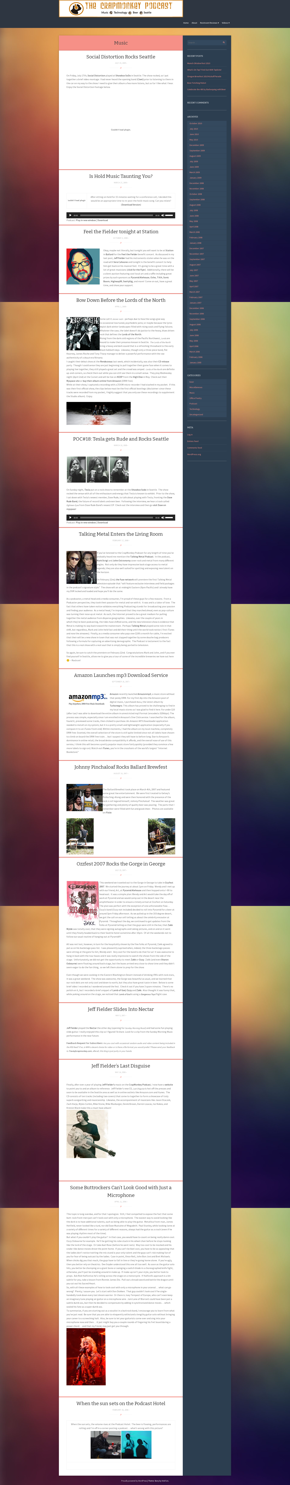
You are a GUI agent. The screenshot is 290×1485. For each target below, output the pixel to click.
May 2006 (194, 340)
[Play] (70, 215)
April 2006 (194, 346)
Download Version (131, 204)
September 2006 (197, 319)
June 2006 (194, 335)
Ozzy (141, 959)
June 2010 (194, 134)
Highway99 (116, 281)
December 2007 (197, 248)
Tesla (87, 489)
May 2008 (194, 221)
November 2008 (197, 188)
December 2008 (197, 183)
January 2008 (195, 243)
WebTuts (165, 1481)
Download (102, 220)
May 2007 (194, 281)
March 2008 (195, 232)
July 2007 (194, 270)
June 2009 (194, 166)
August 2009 (195, 156)
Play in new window (86, 220)
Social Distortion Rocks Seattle (120, 57)
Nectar (93, 1027)
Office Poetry (196, 398)
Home (186, 22)
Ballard (109, 254)
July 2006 (194, 330)
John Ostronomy (121, 560)
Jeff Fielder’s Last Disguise (121, 1066)
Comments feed (194, 447)
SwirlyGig (128, 281)
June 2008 (194, 215)
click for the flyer (136, 269)
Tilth (159, 277)
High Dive (138, 376)
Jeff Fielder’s (108, 1084)
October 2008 (196, 194)
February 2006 (196, 357)
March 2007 (195, 292)
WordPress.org (194, 454)
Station (169, 250)
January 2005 (195, 362)
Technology (195, 409)
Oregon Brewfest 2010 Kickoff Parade (204, 76)
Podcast (193, 403)
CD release (163, 361)
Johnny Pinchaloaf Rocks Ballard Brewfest (120, 767)
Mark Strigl (102, 560)
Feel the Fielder (129, 254)
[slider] (169, 215)
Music (192, 392)
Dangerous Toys (148, 994)
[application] (120, 215)
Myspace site (73, 380)
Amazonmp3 (144, 693)
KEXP (120, 376)
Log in (190, 434)
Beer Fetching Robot (196, 83)
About (194, 22)
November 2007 (197, 253)
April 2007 (194, 286)
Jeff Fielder (119, 258)
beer (192, 381)
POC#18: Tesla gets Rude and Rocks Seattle (121, 439)
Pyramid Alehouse (140, 277)
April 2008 (194, 226)
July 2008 (194, 210)
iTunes (106, 748)
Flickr (108, 812)
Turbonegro (116, 705)
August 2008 (195, 205)
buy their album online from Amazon (102, 380)
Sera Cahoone (121, 261)
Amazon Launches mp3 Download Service (121, 675)
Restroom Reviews (208, 22)
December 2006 (197, 308)
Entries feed (192, 441)
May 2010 (194, 139)
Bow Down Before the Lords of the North (121, 300)
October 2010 (196, 123)
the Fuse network (125, 579)
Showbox (120, 75)
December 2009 (197, 145)
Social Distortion (96, 75)
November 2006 (197, 313)
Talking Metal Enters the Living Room (121, 534)
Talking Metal (138, 625)
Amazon (114, 693)
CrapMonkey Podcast (140, 1084)
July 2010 (194, 128)
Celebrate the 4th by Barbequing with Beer (206, 89)
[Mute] (162, 215)
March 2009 (195, 172)
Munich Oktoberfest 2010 (198, 63)
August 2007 (195, 264)
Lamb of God (119, 990)
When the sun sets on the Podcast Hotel (120, 1403)
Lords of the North (131, 334)
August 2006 (195, 324)
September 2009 (197, 150)
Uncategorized (196, 414)
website (169, 1084)
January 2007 (195, 302)
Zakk (133, 959)
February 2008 (196, 237)
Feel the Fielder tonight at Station (120, 231)
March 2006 (195, 351)
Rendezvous (106, 361)
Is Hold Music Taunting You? (121, 176)
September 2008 (197, 199)
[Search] (222, 41)
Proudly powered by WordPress (134, 1481)
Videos (225, 22)
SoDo (128, 75)
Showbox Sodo (138, 489)
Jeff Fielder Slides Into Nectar (121, 1009)
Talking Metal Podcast (141, 556)
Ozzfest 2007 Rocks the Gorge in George (121, 864)
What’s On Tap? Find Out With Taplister (204, 69)
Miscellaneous (196, 387)
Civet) (141, 79)
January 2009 (195, 177)
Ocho (153, 277)
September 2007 (197, 259)
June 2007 (194, 275)
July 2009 (194, 161)
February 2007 (196, 297)
